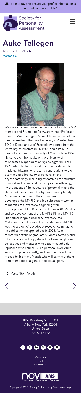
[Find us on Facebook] (22, 347)
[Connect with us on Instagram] (43, 347)
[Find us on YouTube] (50, 347)
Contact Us (40, 365)
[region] (74, 286)
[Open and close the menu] (61, 22)
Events (40, 361)
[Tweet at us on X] (29, 347)
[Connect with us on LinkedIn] (36, 347)
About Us (40, 357)
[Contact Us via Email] (57, 347)
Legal (68, 387)
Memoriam (10, 56)
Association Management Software (40, 380)
